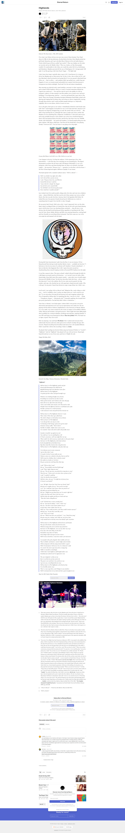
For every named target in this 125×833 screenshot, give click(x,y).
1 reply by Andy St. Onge (48, 759)
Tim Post (44, 749)
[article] (62, 779)
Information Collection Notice (62, 805)
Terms (65, 823)
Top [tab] (40, 772)
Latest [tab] (43, 772)
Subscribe (114, 2)
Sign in (121, 2)
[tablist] (44, 724)
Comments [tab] (42, 724)
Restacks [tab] (47, 724)
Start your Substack (59, 827)
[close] (75, 786)
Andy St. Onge (45, 13)
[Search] (106, 2)
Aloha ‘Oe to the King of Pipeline (46, 777)
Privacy (62, 823)
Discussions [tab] (48, 772)
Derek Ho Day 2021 (44, 776)
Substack (56, 830)
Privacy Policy (72, 805)
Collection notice (71, 823)
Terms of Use (68, 804)
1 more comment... (43, 765)
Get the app (69, 827)
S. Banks (43, 736)
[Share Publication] (109, 2)
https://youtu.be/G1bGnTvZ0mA (49, 754)
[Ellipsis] (86, 736)
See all (41, 804)
